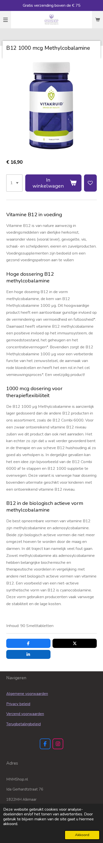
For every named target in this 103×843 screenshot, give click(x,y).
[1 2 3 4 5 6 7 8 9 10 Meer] (14, 183)
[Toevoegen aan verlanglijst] (90, 183)
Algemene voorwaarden (27, 693)
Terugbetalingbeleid (23, 724)
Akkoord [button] (82, 834)
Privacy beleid (18, 703)
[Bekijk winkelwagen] (97, 19)
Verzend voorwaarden (25, 713)
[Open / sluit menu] (5, 19)
